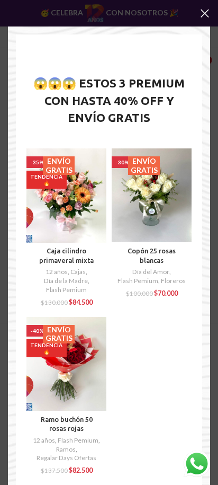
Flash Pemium (66, 290)
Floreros (173, 281)
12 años (57, 272)
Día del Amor (150, 272)
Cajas (78, 272)
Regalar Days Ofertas (66, 458)
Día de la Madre (66, 281)
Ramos (66, 449)
